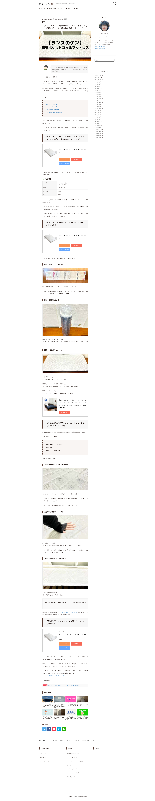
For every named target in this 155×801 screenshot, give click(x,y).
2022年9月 (97, 104)
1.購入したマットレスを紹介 (52, 104)
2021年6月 (97, 116)
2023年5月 (97, 88)
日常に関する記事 (71, 777)
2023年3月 (97, 92)
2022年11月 (98, 100)
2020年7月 (97, 137)
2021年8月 (97, 112)
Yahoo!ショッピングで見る (64, 163)
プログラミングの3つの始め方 (74, 753)
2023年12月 (98, 75)
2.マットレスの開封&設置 (51, 107)
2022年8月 (97, 106)
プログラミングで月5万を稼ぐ (74, 765)
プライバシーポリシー (45, 761)
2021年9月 (97, 110)
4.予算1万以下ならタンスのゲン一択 (54, 112)
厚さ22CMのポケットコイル (69, 612)
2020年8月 (97, 135)
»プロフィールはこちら (101, 46)
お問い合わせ (43, 757)
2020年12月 (98, 127)
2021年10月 (98, 108)
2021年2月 (97, 123)
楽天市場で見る (76, 159)
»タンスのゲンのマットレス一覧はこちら (53, 675)
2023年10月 (98, 79)
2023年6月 (97, 87)
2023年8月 (97, 83)
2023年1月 (97, 96)
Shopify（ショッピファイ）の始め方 (75, 761)
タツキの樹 (75, 796)
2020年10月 (98, 131)
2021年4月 (97, 120)
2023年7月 (97, 85)
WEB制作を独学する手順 (72, 769)
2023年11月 (98, 77)
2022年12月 (98, 98)
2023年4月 (97, 90)
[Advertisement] (104, 168)
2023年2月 (97, 94)
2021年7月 (97, 114)
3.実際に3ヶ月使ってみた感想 (52, 109)
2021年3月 (97, 122)
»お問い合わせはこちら (101, 48)
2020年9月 (97, 133)
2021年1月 (97, 125)
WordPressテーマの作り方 (73, 773)
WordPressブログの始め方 (73, 757)
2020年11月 (98, 129)
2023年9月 (97, 81)
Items (46, 724)
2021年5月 (97, 118)
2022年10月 (98, 102)
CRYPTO (78, 8)
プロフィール (43, 753)
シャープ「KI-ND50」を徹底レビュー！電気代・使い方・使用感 (63, 685)
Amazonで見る (64, 159)
